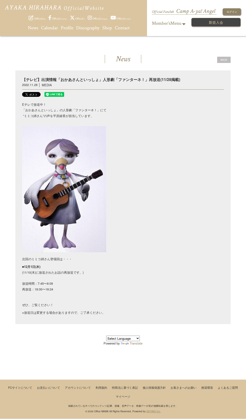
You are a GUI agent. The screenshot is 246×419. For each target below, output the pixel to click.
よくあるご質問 (228, 387)
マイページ (123, 396)
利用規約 (101, 387)
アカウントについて (78, 387)
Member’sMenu (167, 23)
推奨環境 (207, 387)
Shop (107, 28)
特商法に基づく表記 (125, 387)
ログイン (232, 11)
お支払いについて (48, 387)
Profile (67, 28)
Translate (136, 343)
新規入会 (216, 22)
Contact (122, 28)
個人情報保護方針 (154, 387)
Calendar (49, 28)
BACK (224, 60)
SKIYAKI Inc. (153, 411)
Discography (87, 28)
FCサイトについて (20, 387)
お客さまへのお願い (184, 387)
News (33, 28)
